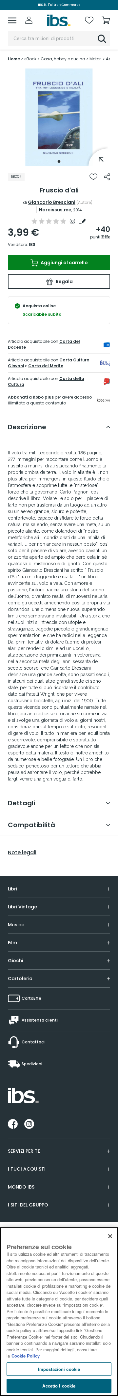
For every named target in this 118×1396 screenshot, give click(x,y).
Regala (64, 281)
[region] (59, 1311)
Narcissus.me (55, 209)
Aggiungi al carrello (64, 262)
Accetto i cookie (58, 1386)
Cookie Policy (25, 1356)
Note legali (22, 852)
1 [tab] (59, 161)
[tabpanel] (59, 117)
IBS (32, 244)
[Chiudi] (110, 1236)
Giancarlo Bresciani (51, 202)
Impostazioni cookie (59, 1369)
